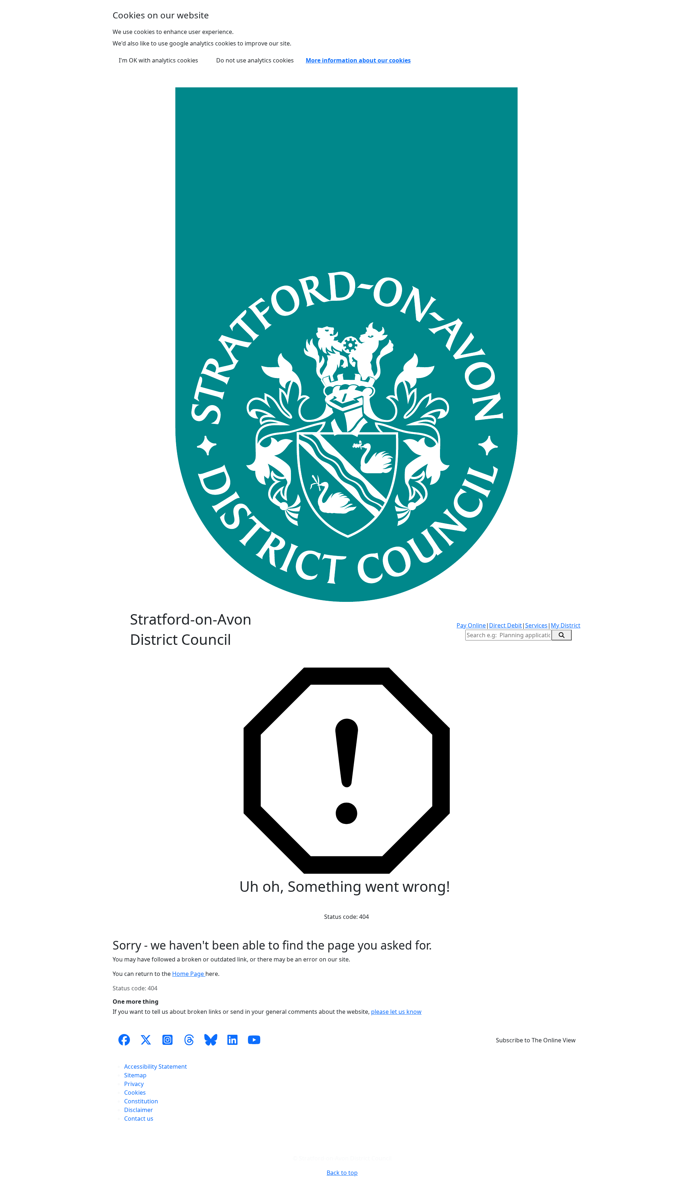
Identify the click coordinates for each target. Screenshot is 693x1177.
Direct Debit (505, 625)
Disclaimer (138, 1110)
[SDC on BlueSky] (211, 1040)
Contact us (138, 1118)
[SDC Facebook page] (124, 1040)
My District (565, 625)
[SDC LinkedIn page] (232, 1040)
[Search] (562, 635)
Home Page (188, 974)
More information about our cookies (358, 60)
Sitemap (135, 1075)
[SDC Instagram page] (167, 1040)
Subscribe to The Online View (536, 1040)
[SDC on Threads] (189, 1040)
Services (536, 625)
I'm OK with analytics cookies (158, 60)
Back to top (342, 1173)
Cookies (135, 1092)
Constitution (141, 1101)
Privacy (134, 1084)
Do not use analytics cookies (255, 60)
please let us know (396, 1012)
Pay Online (471, 625)
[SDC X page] (146, 1040)
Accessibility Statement (155, 1066)
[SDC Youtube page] (254, 1040)
